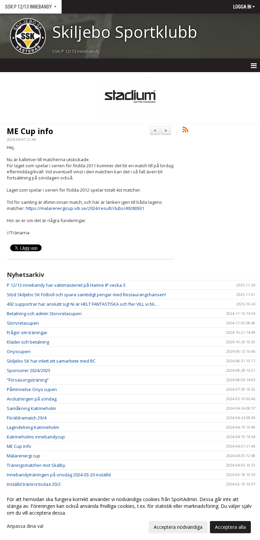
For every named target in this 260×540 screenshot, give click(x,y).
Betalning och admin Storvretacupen (44, 313)
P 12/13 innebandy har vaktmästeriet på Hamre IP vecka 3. (66, 285)
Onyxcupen (18, 351)
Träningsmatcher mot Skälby (36, 465)
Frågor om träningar (27, 332)
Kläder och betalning (28, 342)
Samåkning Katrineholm (31, 408)
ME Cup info (30, 131)
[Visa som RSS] (185, 131)
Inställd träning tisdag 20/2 (34, 484)
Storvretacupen (23, 323)
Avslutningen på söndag (32, 399)
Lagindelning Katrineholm (33, 427)
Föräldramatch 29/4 (26, 418)
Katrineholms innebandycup (36, 437)
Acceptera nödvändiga (178, 527)
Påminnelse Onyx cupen (32, 389)
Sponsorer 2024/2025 (28, 370)
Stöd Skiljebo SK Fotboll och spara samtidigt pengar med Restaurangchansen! (86, 294)
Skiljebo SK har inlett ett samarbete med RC (51, 361)
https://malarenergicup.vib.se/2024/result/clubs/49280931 (85, 208)
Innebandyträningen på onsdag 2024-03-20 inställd (59, 475)
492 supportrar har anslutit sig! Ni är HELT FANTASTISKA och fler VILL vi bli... (82, 304)
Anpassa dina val (25, 526)
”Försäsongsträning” (28, 380)
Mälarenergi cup (23, 456)
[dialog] (130, 513)
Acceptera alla (230, 527)
